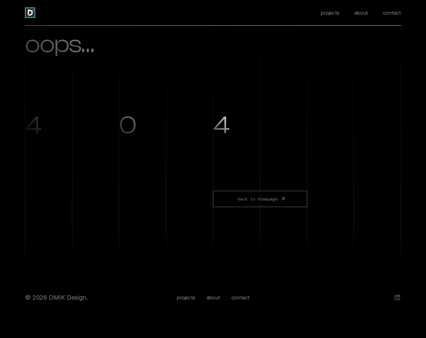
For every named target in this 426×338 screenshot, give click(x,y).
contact (392, 13)
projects (330, 13)
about (361, 13)
